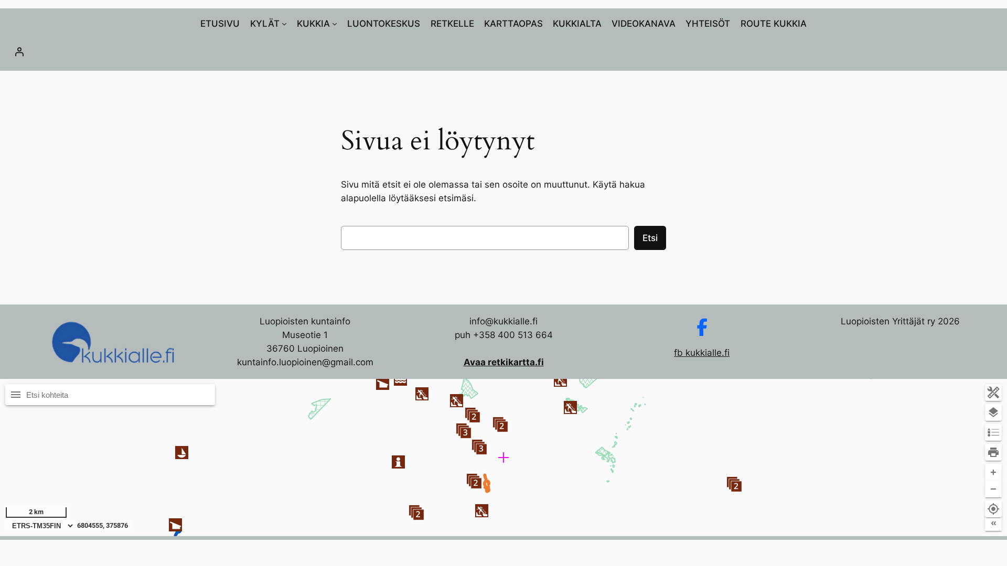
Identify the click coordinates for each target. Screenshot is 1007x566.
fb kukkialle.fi (702, 352)
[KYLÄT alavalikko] (284, 23)
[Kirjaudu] (503, 51)
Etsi (650, 238)
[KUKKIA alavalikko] (334, 23)
